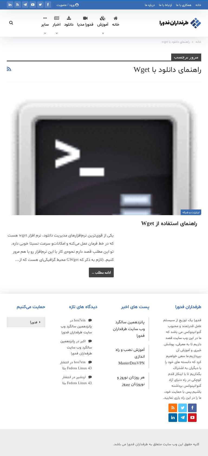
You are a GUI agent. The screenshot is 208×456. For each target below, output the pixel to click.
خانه (198, 5)
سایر (45, 25)
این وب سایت (183, 338)
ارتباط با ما (165, 5)
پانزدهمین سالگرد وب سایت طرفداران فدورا (129, 329)
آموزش (102, 25)
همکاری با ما (183, 5)
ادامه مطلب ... (101, 272)
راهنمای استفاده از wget (169, 224)
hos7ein (80, 320)
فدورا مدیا (85, 25)
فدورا (33, 322)
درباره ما (150, 5)
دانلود (68, 25)
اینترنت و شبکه (191, 212)
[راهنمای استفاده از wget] (104, 153)
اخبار (56, 25)
